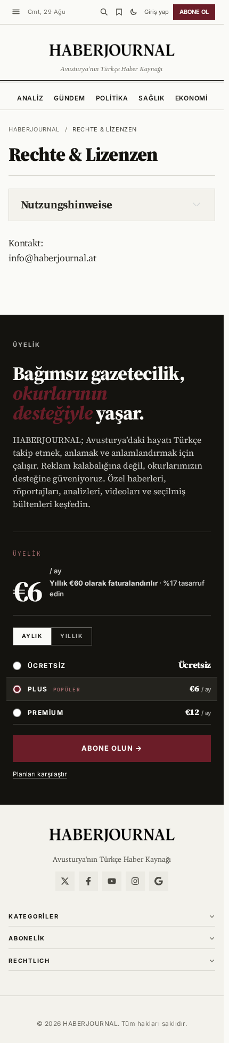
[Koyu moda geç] (133, 11)
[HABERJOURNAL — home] (112, 50)
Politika (112, 98)
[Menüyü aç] (16, 11)
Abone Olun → (111, 748)
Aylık (32, 636)
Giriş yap (156, 11)
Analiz (30, 98)
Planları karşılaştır (40, 774)
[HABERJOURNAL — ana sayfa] (112, 834)
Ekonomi (191, 98)
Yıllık (71, 636)
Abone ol (194, 11)
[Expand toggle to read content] (196, 204)
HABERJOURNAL (34, 129)
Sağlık (151, 98)
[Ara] (103, 11)
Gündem (69, 98)
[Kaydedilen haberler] (118, 11)
